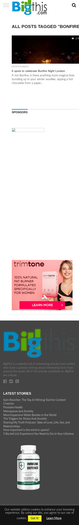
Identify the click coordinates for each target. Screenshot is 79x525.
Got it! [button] (35, 518)
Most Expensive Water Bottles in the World (30, 415)
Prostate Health (13, 407)
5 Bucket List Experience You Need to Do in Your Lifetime (38, 433)
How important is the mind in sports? (26, 430)
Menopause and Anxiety (18, 411)
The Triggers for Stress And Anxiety (25, 418)
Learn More (54, 518)
